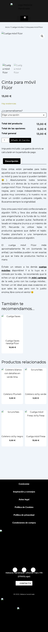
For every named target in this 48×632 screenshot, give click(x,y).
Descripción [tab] (11, 161)
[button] (18, 18)
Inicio (7, 27)
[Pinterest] (33, 570)
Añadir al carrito (20, 140)
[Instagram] (15, 570)
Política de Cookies (24, 507)
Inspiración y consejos (24, 492)
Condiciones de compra (24, 523)
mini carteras (38, 278)
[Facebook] (24, 570)
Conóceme (24, 484)
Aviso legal (24, 499)
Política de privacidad (24, 515)
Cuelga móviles (17, 27)
